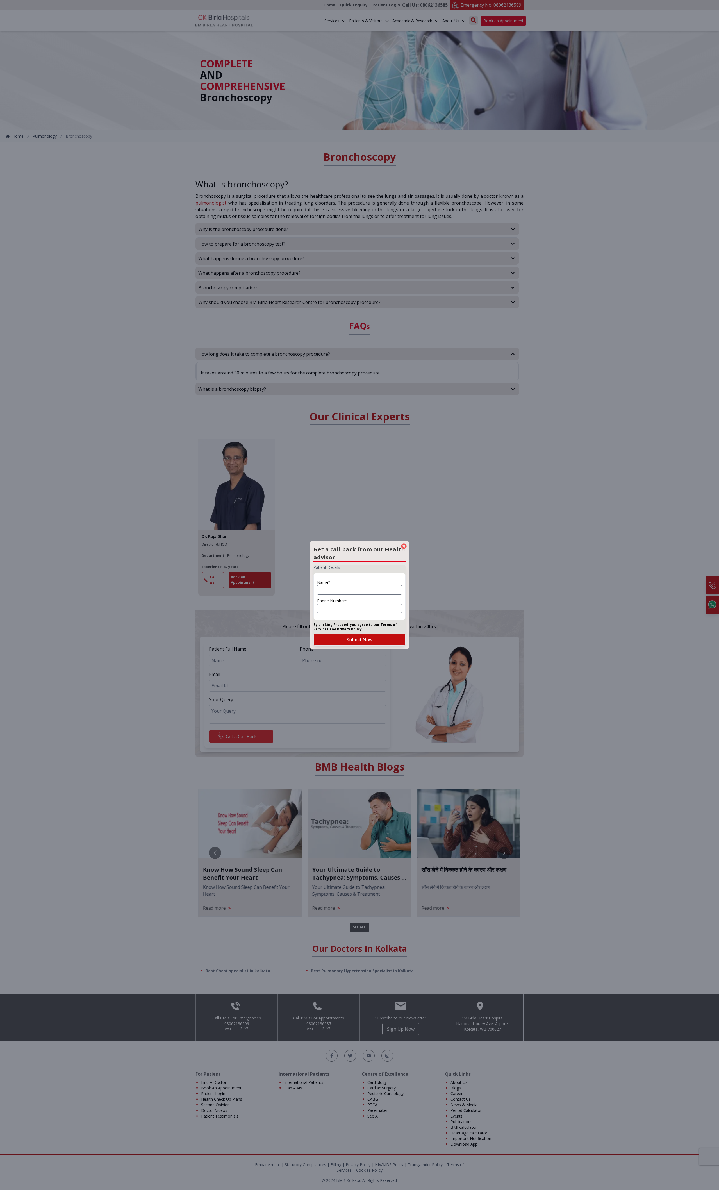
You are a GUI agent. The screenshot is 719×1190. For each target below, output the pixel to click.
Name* (324, 582)
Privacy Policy (349, 629)
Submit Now (359, 640)
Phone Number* (332, 600)
